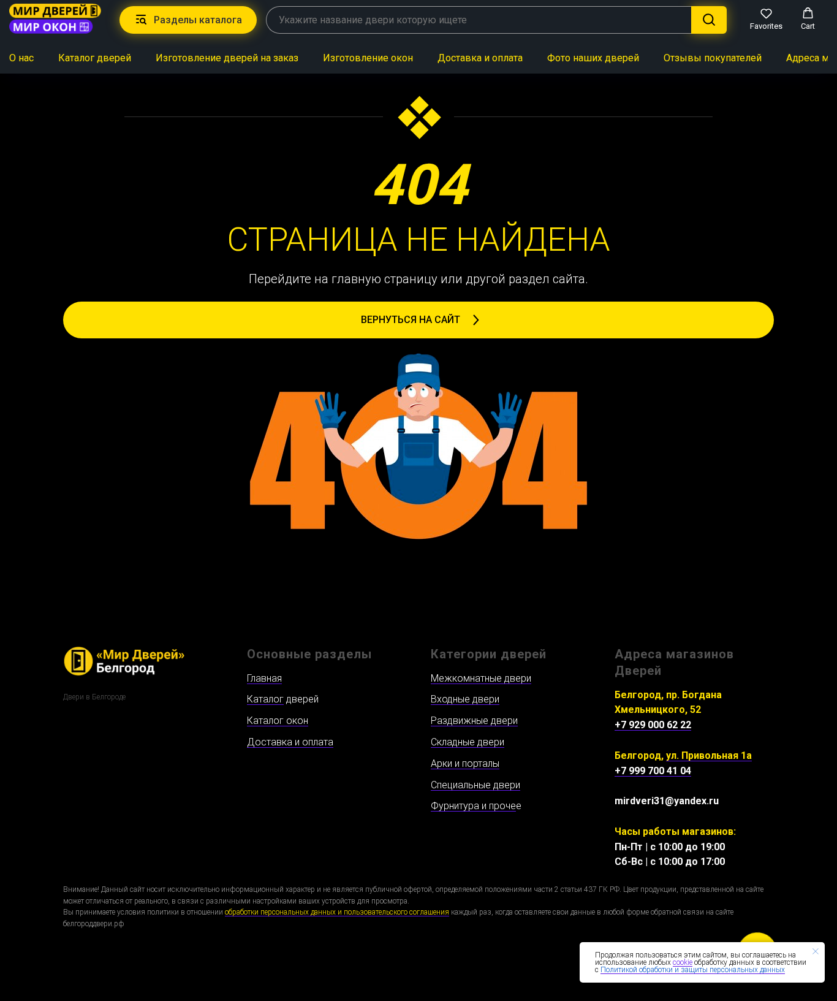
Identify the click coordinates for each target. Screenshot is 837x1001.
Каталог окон (277, 720)
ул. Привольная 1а (709, 755)
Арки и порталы (465, 763)
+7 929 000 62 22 (653, 725)
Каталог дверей (94, 58)
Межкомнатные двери (481, 678)
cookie (682, 962)
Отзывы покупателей (713, 58)
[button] (766, 19)
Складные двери (467, 742)
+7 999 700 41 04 (653, 771)
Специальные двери (475, 785)
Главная (264, 678)
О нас (21, 58)
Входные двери (465, 699)
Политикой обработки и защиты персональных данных (692, 969)
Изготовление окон (368, 58)
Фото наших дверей (593, 58)
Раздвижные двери (474, 720)
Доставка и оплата (480, 58)
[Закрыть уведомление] (815, 951)
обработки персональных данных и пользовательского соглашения (337, 912)
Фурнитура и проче (473, 806)
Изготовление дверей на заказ (227, 58)
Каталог (265, 699)
